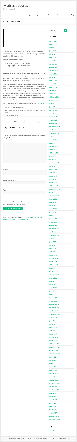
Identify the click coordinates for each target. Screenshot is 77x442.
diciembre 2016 (54, 67)
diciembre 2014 (54, 123)
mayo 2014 (53, 140)
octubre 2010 (53, 271)
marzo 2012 (53, 215)
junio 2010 (52, 284)
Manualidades (31, 110)
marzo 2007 (53, 406)
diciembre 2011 (54, 225)
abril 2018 (52, 41)
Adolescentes (17, 110)
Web (4, 190)
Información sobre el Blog (65, 15)
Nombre (6, 169)
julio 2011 (52, 242)
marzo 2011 (53, 255)
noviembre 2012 (54, 189)
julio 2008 (52, 357)
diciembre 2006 (54, 416)
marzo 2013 (53, 176)
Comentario (7, 142)
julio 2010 (52, 281)
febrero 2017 (53, 64)
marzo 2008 (53, 370)
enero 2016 (53, 94)
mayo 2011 (53, 248)
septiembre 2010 (54, 275)
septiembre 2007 (54, 390)
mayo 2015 (53, 110)
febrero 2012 (53, 219)
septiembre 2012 (54, 196)
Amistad (23, 110)
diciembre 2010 (54, 265)
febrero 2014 (53, 146)
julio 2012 (52, 202)
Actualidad (9, 110)
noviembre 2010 (54, 268)
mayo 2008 (53, 363)
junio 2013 (52, 166)
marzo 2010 (53, 294)
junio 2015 (52, 107)
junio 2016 (52, 77)
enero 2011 (53, 261)
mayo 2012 (53, 209)
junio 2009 (52, 324)
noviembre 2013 (54, 156)
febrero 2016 (53, 90)
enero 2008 (53, 377)
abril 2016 (52, 84)
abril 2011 (52, 252)
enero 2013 (53, 182)
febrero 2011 (53, 258)
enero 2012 (53, 222)
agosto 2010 (53, 278)
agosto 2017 (53, 47)
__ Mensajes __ (33, 15)
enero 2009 (53, 340)
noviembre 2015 (54, 100)
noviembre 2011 (54, 228)
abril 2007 (52, 403)
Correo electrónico (9, 180)
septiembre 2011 (54, 235)
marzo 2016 (53, 87)
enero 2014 (53, 149)
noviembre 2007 (54, 383)
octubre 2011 (53, 232)
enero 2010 (53, 301)
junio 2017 (52, 54)
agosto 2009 (53, 317)
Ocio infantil (39, 110)
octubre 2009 (53, 311)
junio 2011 (52, 245)
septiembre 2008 (54, 354)
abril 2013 (52, 173)
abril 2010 (52, 291)
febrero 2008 (53, 373)
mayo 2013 (53, 169)
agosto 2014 (53, 136)
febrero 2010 (53, 298)
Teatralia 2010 (11, 122)
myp (7, 107)
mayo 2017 (53, 57)
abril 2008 (52, 367)
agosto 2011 (53, 238)
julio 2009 (52, 321)
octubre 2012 (53, 192)
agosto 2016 (53, 74)
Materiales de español (48, 15)
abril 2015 (52, 113)
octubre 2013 (53, 159)
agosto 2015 (53, 103)
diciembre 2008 (54, 344)
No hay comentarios (12, 115)
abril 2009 (52, 331)
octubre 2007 (53, 386)
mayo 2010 (53, 288)
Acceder (52, 430)
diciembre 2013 (54, 153)
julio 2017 (52, 51)
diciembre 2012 (54, 186)
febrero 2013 (53, 179)
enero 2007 (53, 413)
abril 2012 (52, 212)
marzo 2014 (53, 143)
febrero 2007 (53, 409)
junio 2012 (52, 205)
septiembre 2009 (54, 314)
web (42, 103)
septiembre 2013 (54, 163)
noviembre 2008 (54, 347)
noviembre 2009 (54, 307)
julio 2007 (52, 393)
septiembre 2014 (54, 133)
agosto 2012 (53, 199)
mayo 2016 (53, 80)
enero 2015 (53, 120)
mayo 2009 (53, 327)
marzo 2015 (53, 117)
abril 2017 (52, 61)
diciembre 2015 (54, 97)
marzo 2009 (53, 334)
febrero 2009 (53, 337)
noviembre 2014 (54, 126)
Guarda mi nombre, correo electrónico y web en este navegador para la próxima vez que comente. (23, 203)
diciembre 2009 (54, 304)
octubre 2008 (53, 350)
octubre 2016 (53, 70)
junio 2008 (52, 360)
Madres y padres (15, 5)
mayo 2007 (53, 400)
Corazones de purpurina (35, 122)
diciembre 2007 (54, 380)
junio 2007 (52, 396)
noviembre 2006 (54, 419)
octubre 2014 (53, 130)
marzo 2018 (53, 44)
